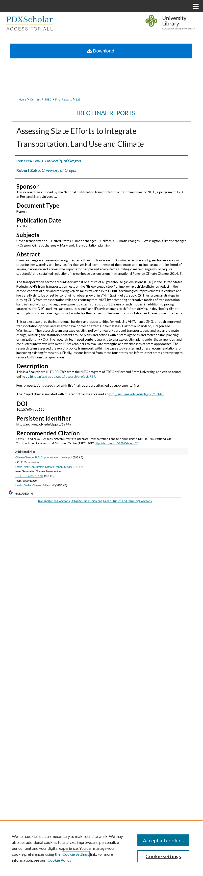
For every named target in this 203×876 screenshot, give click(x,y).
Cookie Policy (59, 860)
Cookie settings (75, 854)
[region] (101, 848)
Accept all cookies (163, 840)
